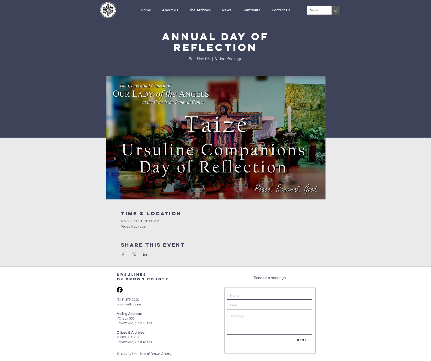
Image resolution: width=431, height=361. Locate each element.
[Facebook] (120, 290)
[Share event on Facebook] (123, 254)
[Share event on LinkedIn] (145, 254)
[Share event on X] (134, 254)
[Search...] (336, 10)
